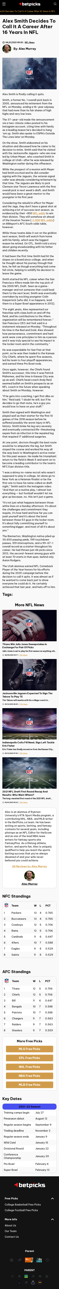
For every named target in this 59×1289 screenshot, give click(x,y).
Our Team (11, 1231)
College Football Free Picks (21, 1210)
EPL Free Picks (29, 1058)
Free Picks (11, 1198)
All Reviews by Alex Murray (29, 866)
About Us (10, 1225)
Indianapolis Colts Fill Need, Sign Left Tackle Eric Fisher (28, 744)
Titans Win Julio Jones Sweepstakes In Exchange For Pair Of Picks (24, 646)
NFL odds (39, 213)
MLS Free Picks (29, 1049)
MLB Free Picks (29, 1085)
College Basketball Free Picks (23, 1204)
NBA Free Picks (29, 1076)
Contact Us (12, 1236)
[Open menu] (4, 4)
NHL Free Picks (29, 1067)
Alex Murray (27, 49)
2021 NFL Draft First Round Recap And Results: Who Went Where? (25, 793)
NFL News (29, 42)
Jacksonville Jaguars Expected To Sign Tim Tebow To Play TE (27, 695)
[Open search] (55, 3)
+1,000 (35, 220)
